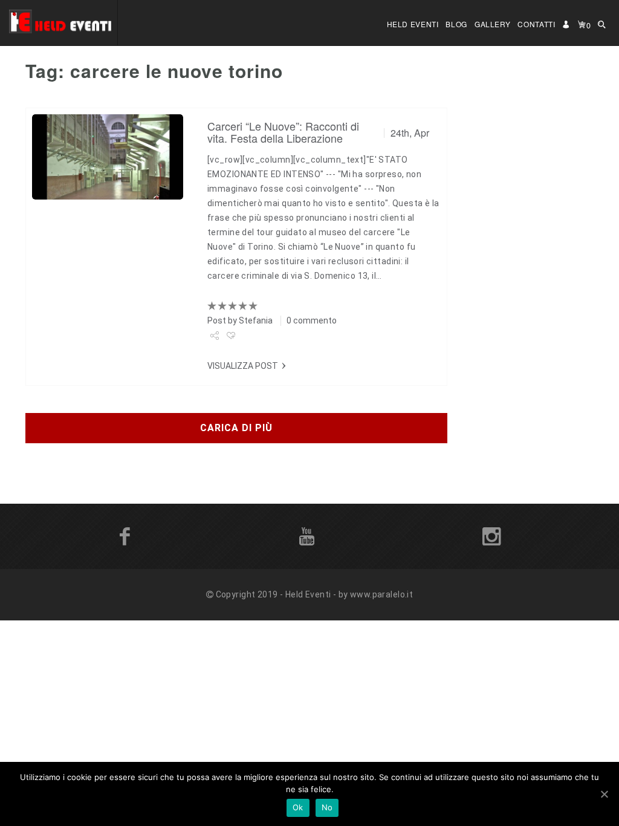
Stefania (256, 320)
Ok (298, 807)
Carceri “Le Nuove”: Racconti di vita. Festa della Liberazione (283, 132)
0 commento (312, 320)
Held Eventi (413, 24)
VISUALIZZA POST (242, 366)
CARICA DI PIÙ (236, 428)
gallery (492, 24)
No (327, 807)
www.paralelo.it (381, 594)
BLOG (456, 24)
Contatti (536, 24)
